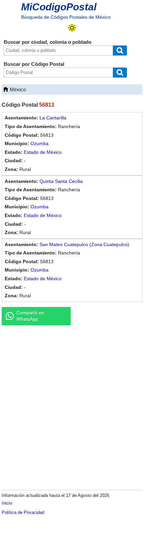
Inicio (7, 503)
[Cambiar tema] (72, 27)
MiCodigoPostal (58, 6)
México (18, 89)
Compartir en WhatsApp (30, 316)
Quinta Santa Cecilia (61, 181)
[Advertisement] (72, 407)
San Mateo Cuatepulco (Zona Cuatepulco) (84, 244)
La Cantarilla (53, 117)
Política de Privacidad (23, 512)
